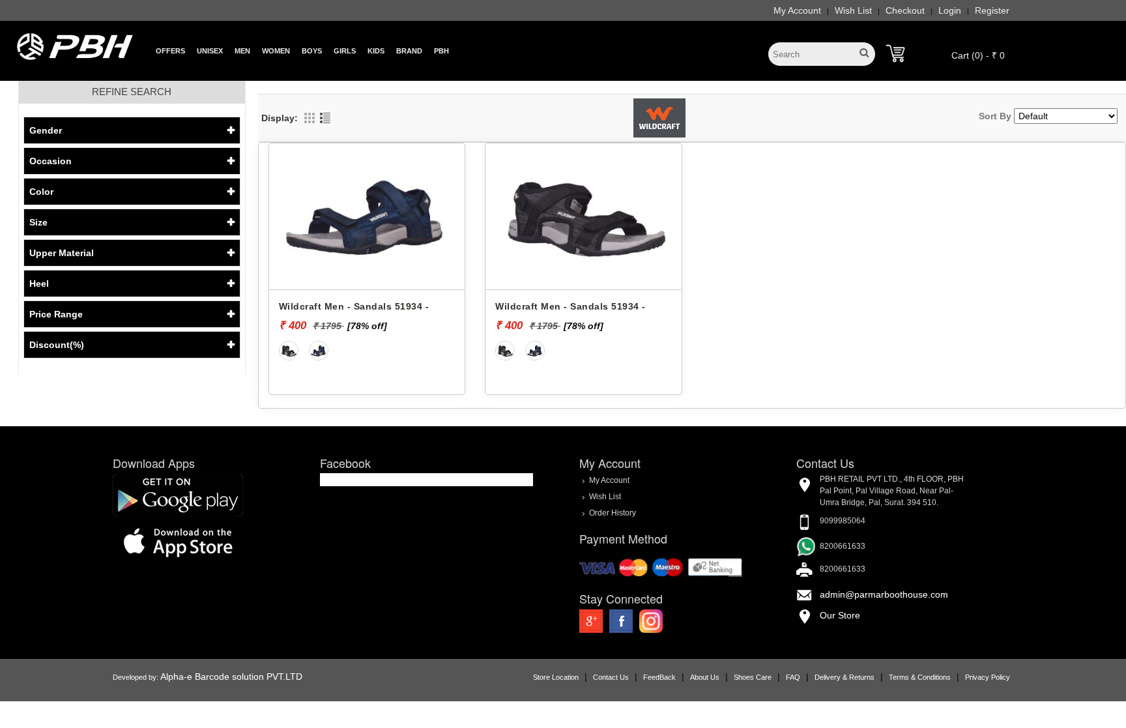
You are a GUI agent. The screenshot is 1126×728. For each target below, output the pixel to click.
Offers (170, 51)
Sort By (995, 116)
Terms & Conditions (920, 677)
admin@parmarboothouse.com (884, 594)
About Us (704, 677)
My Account (797, 10)
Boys (312, 51)
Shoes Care (753, 677)
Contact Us (611, 677)
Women (276, 51)
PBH (441, 51)
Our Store (840, 615)
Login (949, 10)
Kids (376, 51)
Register (992, 10)
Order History (612, 512)
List (325, 118)
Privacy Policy (987, 677)
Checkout (905, 10)
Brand (409, 51)
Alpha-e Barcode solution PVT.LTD (231, 676)
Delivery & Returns (844, 677)
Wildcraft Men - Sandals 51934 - (354, 306)
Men (242, 51)
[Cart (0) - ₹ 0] (895, 53)
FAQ (793, 677)
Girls (345, 51)
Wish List (853, 10)
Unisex (210, 51)
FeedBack (659, 677)
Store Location (556, 677)
